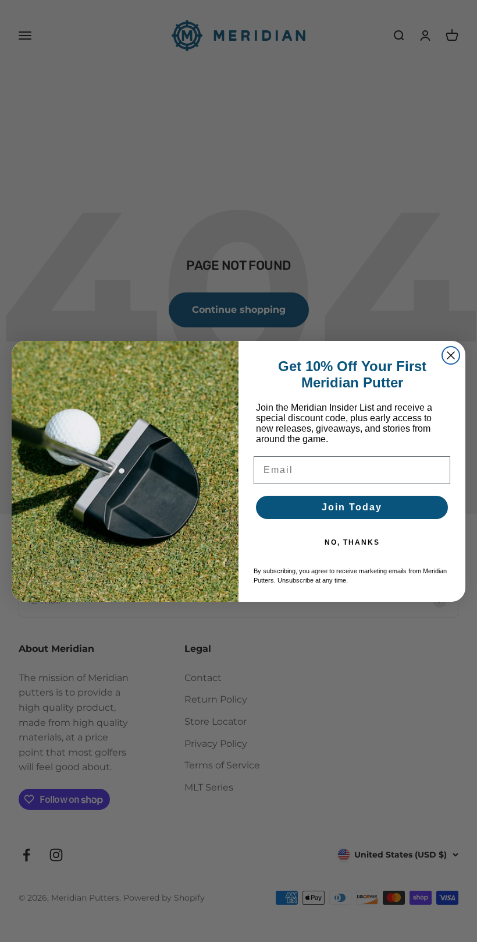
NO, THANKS (352, 542)
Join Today (352, 507)
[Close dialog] (451, 355)
